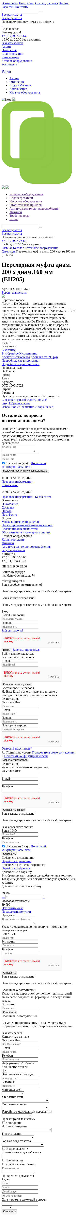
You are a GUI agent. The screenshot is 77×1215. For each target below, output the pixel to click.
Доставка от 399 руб (44, 357)
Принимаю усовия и (38, 754)
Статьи (40, 3)
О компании (10, 3)
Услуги (6, 71)
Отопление (16, 81)
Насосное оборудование (25, 201)
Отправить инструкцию (17, 684)
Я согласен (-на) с (24, 464)
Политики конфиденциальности (26, 756)
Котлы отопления (13, 539)
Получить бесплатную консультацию (25, 470)
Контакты (21, 7)
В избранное (10, 353)
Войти (6, 649)
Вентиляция (14, 1160)
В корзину (8, 350)
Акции (14, 78)
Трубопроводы (19, 215)
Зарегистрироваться (26, 649)
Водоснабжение (20, 85)
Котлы (13, 219)
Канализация (18, 89)
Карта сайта (10, 485)
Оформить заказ (12, 908)
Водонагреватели (21, 198)
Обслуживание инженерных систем (26, 532)
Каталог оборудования (24, 92)
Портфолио (26, 3)
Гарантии (8, 7)
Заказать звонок (12, 43)
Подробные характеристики (20, 360)
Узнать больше (37, 399)
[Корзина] (4, 187)
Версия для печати (14, 292)
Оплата (64, 3)
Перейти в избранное (16, 868)
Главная (7, 248)
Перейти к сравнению (16, 861)
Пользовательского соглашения (53, 752)
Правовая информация (17, 481)
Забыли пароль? (12, 630)
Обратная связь (19, 403)
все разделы (10, 64)
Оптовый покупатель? (17, 748)
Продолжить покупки (16, 911)
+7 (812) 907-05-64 (14, 36)
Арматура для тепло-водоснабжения (26, 546)
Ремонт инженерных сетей (20, 528)
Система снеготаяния (20, 1164)
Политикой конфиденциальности (24, 464)
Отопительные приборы (25, 205)
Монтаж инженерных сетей (20, 521)
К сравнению (28, 353)
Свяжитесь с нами (14, 399)
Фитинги (15, 212)
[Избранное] (13, 99)
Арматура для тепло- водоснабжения (34, 208)
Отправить (9, 853)
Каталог (18, 248)
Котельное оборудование (26, 194)
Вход (5, 403)
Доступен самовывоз (16, 357)
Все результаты (12, 14)
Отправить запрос (14, 809)
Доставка (51, 3)
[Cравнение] (38, 183)
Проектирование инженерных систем (27, 525)
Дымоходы (9, 251)
